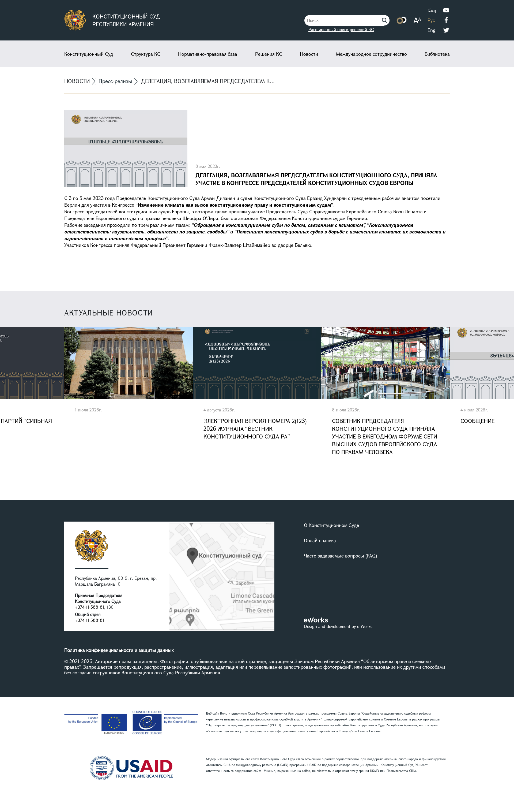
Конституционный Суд (88, 54)
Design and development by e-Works (338, 626)
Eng (432, 30)
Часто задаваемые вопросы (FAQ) (340, 555)
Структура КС (145, 54)
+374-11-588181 (89, 607)
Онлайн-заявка (320, 540)
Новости (309, 54)
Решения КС (268, 54)
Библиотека (437, 54)
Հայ (432, 10)
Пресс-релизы (115, 81)
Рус (431, 20)
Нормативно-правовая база (207, 54)
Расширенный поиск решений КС (341, 29)
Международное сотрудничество (371, 54)
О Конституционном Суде (331, 525)
